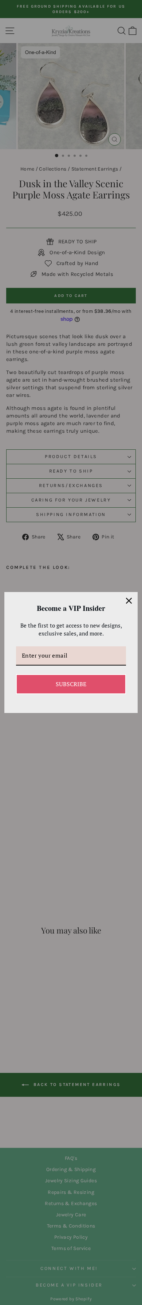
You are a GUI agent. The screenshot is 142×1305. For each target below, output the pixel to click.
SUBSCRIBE (71, 684)
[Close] (129, 600)
